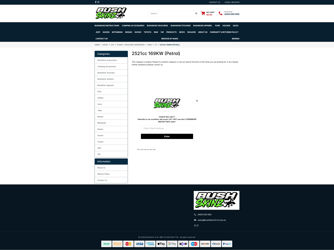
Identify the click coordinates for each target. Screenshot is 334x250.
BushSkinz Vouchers (157, 25)
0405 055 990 (231, 14)
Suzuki (100, 135)
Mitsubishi (101, 123)
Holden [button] (226, 25)
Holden (100, 98)
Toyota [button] (147, 32)
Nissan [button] (128, 32)
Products (171, 32)
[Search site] (196, 13)
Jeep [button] (98, 32)
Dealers (191, 32)
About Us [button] (202, 32)
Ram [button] (156, 32)
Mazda (100, 116)
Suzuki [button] (138, 32)
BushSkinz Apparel (202, 25)
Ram (99, 148)
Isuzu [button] (235, 25)
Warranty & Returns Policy (224, 32)
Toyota (100, 142)
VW (98, 154)
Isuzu (99, 104)
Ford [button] (217, 25)
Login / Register (232, 2)
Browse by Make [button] (169, 38)
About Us (101, 168)
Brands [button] (235, 38)
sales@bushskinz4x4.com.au (212, 220)
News (182, 32)
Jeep (99, 110)
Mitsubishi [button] (117, 32)
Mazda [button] (106, 32)
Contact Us (102, 38)
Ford (99, 91)
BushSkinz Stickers (181, 25)
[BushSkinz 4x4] (111, 13)
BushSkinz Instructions (107, 25)
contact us (214, 2)
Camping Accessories (133, 25)
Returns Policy (103, 174)
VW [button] (162, 32)
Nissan (100, 129)
